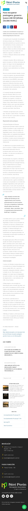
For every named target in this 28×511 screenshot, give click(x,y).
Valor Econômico (8, 425)
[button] (24, 507)
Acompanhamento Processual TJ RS (12, 418)
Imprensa (6, 9)
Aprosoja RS (7, 422)
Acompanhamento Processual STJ (12, 415)
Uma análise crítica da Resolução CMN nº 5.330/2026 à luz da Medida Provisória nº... (13, 368)
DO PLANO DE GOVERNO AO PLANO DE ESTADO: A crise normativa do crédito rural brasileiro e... (13, 352)
